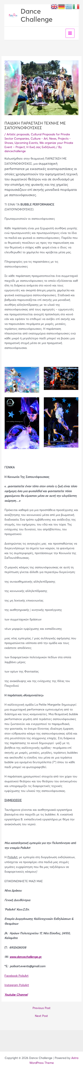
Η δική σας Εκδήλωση (40, 147)
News (52, 138)
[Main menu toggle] (70, 33)
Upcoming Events (26, 143)
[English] (54, 6)
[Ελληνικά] (69, 6)
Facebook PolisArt (16, 976)
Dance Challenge (37, 15)
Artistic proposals (18, 134)
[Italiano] (76, 6)
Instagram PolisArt (16, 985)
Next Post (41, 1016)
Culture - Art (39, 138)
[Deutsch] (61, 6)
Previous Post (41, 1008)
